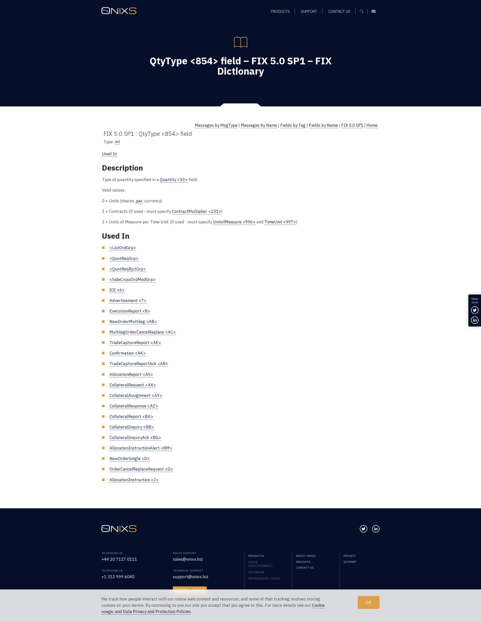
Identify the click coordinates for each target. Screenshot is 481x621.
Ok (369, 602)
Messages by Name (259, 125)
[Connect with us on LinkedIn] (376, 529)
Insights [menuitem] (303, 562)
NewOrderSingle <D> (129, 458)
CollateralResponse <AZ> (133, 406)
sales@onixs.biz (188, 559)
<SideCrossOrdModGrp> (132, 279)
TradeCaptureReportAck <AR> (138, 363)
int (117, 141)
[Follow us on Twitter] (363, 529)
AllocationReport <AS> (131, 374)
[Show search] (363, 11)
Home (372, 125)
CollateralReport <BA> (131, 416)
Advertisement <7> (128, 300)
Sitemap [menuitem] (349, 562)
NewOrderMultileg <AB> (133, 321)
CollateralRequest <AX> (132, 385)
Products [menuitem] (280, 11)
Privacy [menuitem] (349, 556)
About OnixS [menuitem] (306, 556)
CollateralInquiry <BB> (131, 427)
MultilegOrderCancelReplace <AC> (142, 332)
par (138, 201)
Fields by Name (323, 125)
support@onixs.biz (190, 576)
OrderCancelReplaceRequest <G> (141, 469)
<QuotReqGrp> (124, 258)
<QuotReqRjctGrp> (127, 269)
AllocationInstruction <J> (134, 480)
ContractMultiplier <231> (196, 211)
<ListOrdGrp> (122, 247)
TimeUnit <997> (280, 222)
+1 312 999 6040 (118, 576)
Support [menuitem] (309, 11)
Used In (109, 154)
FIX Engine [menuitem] (256, 572)
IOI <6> (117, 290)
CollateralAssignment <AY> (135, 395)
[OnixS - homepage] (119, 10)
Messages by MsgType (216, 125)
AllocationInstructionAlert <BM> (140, 448)
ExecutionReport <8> (129, 311)
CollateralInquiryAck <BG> (135, 437)
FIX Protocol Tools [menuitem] (264, 578)
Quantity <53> (174, 179)
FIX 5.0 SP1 (352, 125)
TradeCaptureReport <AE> (135, 342)
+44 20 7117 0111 (119, 559)
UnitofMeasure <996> (234, 222)
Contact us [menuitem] (339, 11)
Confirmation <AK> (127, 353)
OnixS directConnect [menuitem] (260, 564)
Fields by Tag (293, 125)
